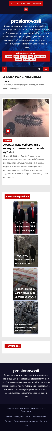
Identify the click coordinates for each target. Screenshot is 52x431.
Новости (8, 141)
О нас (26, 425)
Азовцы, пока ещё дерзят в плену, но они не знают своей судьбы (23, 148)
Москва (23, 56)
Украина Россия (29, 59)
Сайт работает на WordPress (17, 408)
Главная (6, 81)
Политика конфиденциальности (18, 416)
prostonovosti (26, 21)
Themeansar (26, 411)
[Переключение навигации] (34, 69)
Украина (9, 56)
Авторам (8, 421)
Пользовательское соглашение (26, 421)
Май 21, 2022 (11, 156)
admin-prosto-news (30, 156)
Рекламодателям (39, 416)
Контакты (43, 421)
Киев (30, 56)
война (16, 56)
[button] (40, 69)
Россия (18, 59)
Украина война (39, 56)
